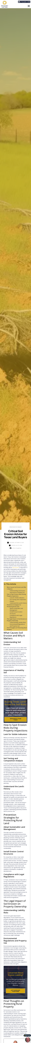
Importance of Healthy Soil (17, 592)
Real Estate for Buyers (15, 527)
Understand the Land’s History (18, 603)
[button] (28, 5)
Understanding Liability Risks (18, 622)
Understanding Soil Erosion (17, 591)
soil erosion (15, 567)
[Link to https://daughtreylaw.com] (4, 4)
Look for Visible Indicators (17, 598)
